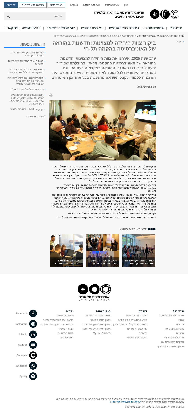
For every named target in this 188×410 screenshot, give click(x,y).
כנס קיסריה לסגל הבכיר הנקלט (27, 89)
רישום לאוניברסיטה (136, 315)
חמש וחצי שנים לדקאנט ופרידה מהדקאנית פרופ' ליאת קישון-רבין (26, 71)
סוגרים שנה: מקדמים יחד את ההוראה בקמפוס (139, 262)
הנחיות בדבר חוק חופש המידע (57, 324)
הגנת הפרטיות (66, 333)
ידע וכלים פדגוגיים (92, 28)
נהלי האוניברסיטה (174, 328)
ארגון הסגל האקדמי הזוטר (96, 328)
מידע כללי (178, 311)
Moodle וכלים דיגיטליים (60, 28)
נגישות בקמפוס (65, 315)
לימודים (142, 311)
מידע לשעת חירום (174, 337)
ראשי (179, 41)
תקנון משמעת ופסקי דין (171, 346)
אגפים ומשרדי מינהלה (98, 315)
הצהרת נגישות (66, 328)
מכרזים (180, 333)
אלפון (126, 5)
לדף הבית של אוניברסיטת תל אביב (182, 36)
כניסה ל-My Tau (102, 333)
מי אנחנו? (176, 28)
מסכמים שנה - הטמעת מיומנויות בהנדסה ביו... (104, 262)
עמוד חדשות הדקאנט (136, 36)
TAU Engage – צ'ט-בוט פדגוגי (27, 109)
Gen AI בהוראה (31, 28)
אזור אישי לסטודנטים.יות (32, 5)
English (74, 5)
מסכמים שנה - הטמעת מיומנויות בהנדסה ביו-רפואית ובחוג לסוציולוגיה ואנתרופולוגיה (26, 80)
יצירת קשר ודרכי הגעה (172, 315)
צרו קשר (12, 28)
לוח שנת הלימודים (137, 328)
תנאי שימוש (67, 337)
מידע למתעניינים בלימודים (132, 319)
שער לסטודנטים (112, 5)
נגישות (70, 311)
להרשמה (11, 5)
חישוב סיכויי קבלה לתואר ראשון (130, 324)
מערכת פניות (56, 5)
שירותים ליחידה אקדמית (124, 28)
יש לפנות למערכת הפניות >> (125, 401)
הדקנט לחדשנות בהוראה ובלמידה (164, 36)
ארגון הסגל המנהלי (100, 319)
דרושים (180, 324)
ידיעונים (143, 333)
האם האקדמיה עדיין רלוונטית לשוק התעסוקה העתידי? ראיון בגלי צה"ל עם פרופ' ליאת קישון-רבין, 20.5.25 (26, 99)
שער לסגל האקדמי (91, 5)
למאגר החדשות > (35, 116)
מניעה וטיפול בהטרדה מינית (58, 319)
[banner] (94, 16)
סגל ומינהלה (103, 311)
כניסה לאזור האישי (137, 337)
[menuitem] (127, 5)
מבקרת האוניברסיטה (172, 341)
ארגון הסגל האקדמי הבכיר (96, 324)
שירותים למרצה (154, 28)
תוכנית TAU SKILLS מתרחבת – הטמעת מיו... (67, 262)
